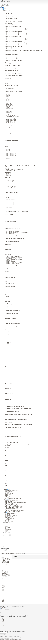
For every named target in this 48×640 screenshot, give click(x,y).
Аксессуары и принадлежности (10, 157)
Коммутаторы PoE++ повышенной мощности (13, 21)
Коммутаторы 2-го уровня (9, 16)
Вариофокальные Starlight (10, 182)
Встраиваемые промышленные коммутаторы (13, 60)
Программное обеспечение (10, 199)
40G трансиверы (8, 340)
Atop (5, 467)
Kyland (6, 455)
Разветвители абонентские (10, 121)
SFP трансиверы (8, 78)
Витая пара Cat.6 (9, 297)
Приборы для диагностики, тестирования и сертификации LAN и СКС (18, 408)
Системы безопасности (8, 501)
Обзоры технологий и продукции (10, 523)
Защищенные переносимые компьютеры (12, 231)
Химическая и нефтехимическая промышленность (13, 498)
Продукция (7, 553)
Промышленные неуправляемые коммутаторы (13, 46)
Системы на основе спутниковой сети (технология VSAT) (14, 507)
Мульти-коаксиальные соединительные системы (14, 316)
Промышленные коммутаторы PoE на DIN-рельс (14, 56)
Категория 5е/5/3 (8, 249)
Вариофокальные (9, 175)
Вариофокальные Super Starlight (11, 188)
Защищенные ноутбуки (10, 233)
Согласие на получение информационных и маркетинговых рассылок (22, 637)
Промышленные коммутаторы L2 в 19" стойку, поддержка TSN (16, 39)
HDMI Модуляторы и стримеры (10, 110)
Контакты (3, 622)
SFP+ (7, 361)
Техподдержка (7, 525)
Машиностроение (7, 496)
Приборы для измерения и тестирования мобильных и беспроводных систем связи (20, 409)
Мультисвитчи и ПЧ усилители (10, 125)
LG (2, 588)
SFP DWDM (8, 371)
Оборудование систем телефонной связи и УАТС (12, 212)
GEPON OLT (8, 403)
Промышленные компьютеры (9, 226)
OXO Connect (8, 215)
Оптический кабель (8, 301)
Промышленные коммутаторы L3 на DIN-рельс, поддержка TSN (16, 34)
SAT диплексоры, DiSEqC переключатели (12, 160)
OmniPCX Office (8, 218)
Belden (6, 448)
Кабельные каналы (8, 254)
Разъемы (6, 83)
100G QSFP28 (8, 334)
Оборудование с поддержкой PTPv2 (11, 68)
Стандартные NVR (9, 194)
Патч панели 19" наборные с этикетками (12, 263)
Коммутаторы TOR (8, 13)
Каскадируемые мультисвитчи (11, 127)
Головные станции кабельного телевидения (13, 93)
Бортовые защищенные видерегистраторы (13, 200)
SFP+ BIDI (8, 362)
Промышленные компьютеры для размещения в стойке (15, 235)
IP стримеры (8, 99)
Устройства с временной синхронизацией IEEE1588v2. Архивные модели (18, 414)
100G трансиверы (8, 332)
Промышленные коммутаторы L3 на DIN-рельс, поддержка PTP (16, 33)
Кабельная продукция (9, 152)
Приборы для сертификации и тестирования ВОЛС (14, 406)
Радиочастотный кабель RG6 (11, 155)
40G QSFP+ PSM (9, 344)
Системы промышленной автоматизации (11, 505)
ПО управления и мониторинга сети (11, 85)
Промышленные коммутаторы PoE (11, 54)
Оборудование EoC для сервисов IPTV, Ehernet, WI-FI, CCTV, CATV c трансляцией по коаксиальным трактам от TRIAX (25, 166)
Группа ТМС (6, 538)
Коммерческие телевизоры (10, 279)
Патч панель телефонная (10, 261)
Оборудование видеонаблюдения (10, 170)
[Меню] (1, 6)
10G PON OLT (8, 397)
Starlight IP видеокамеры (9, 178)
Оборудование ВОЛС (5, 577)
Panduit (6, 458)
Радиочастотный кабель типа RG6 (11, 306)
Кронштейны (8, 158)
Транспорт (6, 495)
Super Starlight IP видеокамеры (10, 184)
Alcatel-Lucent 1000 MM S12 (10, 219)
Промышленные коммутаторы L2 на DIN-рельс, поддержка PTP (16, 43)
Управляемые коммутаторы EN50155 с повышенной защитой (16, 51)
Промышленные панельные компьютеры (12, 228)
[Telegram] (1, 612)
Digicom (6, 475)
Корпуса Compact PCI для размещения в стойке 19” (14, 238)
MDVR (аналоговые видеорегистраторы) (12, 202)
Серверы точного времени (10, 71)
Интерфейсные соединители (10, 318)
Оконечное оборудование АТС (10, 221)
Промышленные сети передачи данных (11, 504)
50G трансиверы (8, 337)
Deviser (6, 470)
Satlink (6, 483)
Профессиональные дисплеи (10, 277)
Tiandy (6, 465)
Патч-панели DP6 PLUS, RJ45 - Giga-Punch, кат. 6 (14, 257)
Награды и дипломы (8, 541)
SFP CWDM (8, 370)
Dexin (6, 481)
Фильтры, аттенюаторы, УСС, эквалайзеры (13, 124)
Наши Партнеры (7, 537)
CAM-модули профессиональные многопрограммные (14, 169)
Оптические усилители (9, 422)
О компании (3, 619)
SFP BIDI (7, 369)
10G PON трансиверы (9, 393)
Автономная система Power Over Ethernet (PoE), (14, 259)
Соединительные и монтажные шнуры (12, 431)
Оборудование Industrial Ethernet (10, 24)
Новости (3, 620)
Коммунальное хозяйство (9, 493)
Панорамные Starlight (9, 181)
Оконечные (8, 150)
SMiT (5, 463)
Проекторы (8, 272)
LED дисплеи (8, 287)
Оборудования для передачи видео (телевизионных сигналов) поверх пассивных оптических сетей (24, 444)
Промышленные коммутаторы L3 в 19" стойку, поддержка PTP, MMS (17, 28)
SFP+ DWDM (8, 364)
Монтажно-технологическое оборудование (13, 436)
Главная (3, 553)
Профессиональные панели (10, 286)
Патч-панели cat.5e (9, 260)
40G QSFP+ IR (8, 345)
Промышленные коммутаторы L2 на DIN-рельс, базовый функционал (17, 42)
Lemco (6, 478)
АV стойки (6, 281)
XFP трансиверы (8, 353)
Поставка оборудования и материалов (11, 515)
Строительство (7, 497)
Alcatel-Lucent (7, 447)
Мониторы (8, 208)
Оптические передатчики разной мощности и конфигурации (16, 419)
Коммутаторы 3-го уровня (9, 15)
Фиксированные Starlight (10, 180)
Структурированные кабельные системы (11, 500)
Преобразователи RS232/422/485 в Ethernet (13, 65)
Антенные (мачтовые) (9, 105)
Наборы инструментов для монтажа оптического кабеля (15, 439)
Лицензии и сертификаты (9, 540)
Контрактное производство (9, 521)
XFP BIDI (7, 356)
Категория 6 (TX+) (8, 244)
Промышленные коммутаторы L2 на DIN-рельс (13, 41)
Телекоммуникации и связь (9, 491)
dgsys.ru (1, 637)
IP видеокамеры (8, 172)
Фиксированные (8, 173)
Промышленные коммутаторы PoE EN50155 (13, 55)
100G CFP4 (8, 336)
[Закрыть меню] (5, 8)
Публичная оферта (3, 638)
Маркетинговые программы (9, 533)
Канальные (8, 106)
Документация (7, 524)
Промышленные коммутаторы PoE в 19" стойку (14, 57)
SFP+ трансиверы (8, 359)
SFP (7, 368)
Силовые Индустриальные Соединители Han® (13, 323)
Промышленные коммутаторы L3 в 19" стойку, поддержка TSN (16, 29)
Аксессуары (7, 197)
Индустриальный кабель (9, 303)
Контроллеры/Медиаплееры (10, 291)
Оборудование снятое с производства (11, 412)
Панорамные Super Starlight (10, 187)
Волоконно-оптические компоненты (12, 241)
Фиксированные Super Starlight (11, 186)
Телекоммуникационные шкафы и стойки (13, 429)
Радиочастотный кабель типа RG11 (12, 307)
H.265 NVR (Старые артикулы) (11, 193)
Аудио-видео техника (8, 268)
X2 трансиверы (7, 376)
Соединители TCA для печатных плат (12, 313)
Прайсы (6, 531)
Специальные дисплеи (9, 289)
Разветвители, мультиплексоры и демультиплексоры (14, 433)
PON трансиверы (8, 399)
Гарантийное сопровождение (9, 518)
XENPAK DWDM (8, 386)
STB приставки (7, 161)
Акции (5, 488)
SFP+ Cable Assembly (9, 365)
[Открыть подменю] (9, 489)
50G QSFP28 (8, 339)
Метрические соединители (10, 315)
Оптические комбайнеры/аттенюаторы (12, 420)
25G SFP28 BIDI (8, 350)
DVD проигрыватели (9, 273)
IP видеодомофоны (8, 205)
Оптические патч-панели (10, 242)
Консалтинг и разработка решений (10, 513)
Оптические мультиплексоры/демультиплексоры (14, 417)
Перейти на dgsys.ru (3, 607)
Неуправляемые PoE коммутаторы (11, 19)
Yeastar (6, 480)
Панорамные (8, 174)
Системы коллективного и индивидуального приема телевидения (15, 502)
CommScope (7, 452)
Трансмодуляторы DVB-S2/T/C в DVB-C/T (13, 116)
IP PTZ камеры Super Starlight (11, 189)
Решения (3, 626)
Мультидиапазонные (9, 108)
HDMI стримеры (9, 112)
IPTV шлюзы (8, 100)
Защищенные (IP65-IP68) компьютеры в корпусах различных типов (17, 232)
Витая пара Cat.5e (9, 299)
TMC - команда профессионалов (10, 543)
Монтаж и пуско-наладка (9, 516)
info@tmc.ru (5, 550)
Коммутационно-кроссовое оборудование (13, 427)
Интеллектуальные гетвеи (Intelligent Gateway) (14, 73)
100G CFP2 (8, 335)
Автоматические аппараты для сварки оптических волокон (15, 437)
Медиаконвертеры (8, 23)
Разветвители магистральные (11, 120)
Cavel (6, 450)
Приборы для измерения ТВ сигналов (12, 411)
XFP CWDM (8, 357)
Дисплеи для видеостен (10, 290)
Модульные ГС (8, 94)
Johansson (6, 468)
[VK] (4, 612)
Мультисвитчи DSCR (9, 128)
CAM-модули (7, 168)
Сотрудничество (7, 544)
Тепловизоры (7, 190)
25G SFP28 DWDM (9, 352)
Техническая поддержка (8, 517)
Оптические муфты (9, 430)
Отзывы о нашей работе (8, 542)
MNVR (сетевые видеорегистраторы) (12, 203)
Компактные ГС (8, 95)
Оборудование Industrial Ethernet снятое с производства (15, 90)
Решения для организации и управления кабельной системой (16, 265)
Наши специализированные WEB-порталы (11, 545)
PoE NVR (7, 195)
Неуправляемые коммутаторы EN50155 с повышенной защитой (16, 52)
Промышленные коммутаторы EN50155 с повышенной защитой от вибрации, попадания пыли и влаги (24, 50)
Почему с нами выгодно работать (10, 539)
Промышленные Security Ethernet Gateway (13, 76)
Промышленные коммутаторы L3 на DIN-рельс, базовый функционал (17, 32)
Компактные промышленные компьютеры (13, 236)
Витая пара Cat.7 (9, 298)
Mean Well (6, 457)
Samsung (6, 460)
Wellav (6, 472)
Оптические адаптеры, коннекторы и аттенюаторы (14, 432)
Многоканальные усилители (10, 275)
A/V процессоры (8, 274)
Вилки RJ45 (8, 247)
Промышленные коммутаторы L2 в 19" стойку (13, 36)
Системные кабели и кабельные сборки (12, 310)
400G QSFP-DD (8, 331)
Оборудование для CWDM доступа (11, 425)
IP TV (5, 509)
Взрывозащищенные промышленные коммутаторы (14, 62)
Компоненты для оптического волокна (12, 442)
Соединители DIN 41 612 (9, 320)
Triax (5, 477)
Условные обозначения (8, 529)
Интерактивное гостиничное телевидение (11, 508)
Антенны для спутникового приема (11, 140)
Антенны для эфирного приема (10, 133)
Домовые (7, 107)
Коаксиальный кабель (9, 304)
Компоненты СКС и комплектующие (10, 239)
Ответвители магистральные (11, 119)
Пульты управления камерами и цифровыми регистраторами (16, 211)
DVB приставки (8, 163)
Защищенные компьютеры (10, 230)
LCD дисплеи (8, 288)
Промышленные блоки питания (11, 86)
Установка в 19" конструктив (11, 47)
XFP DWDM (8, 358)
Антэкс (6, 485)
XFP (7, 355)
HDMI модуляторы (9, 111)
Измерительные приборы (9, 404)
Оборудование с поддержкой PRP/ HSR (12, 70)
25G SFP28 (8, 349)
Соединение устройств (9, 321)
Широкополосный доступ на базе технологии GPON (13, 511)
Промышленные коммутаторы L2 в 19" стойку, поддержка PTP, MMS (17, 38)
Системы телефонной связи (9, 503)
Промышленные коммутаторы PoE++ (12, 58)
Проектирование (7, 514)
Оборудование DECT (9, 224)
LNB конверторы (8, 144)
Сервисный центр (7, 519)
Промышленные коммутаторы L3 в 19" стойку (13, 26)
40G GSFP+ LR (8, 342)
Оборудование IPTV (8, 98)
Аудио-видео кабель (8, 308)
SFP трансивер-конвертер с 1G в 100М (12, 81)
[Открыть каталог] (9, 10)
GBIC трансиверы (8, 388)
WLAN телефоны (9, 225)
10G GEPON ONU (9, 396)
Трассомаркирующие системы (11, 440)
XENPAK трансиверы (8, 383)
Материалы (6, 530)
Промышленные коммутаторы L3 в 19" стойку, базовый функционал (17, 27)
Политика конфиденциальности (7, 637)
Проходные (8, 149)
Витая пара (7, 296)
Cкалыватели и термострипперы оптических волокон (15, 438)
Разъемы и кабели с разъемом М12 (11, 325)
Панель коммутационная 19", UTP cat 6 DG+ (13, 258)
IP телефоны (8, 223)
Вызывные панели (9, 207)
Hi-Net (6, 486)
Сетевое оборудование (8, 11)
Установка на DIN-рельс (10, 48)
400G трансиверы (8, 329)
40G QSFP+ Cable (9, 346)
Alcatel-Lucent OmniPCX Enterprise (11, 217)
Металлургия (7, 492)
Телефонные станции (9, 214)
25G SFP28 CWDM (9, 351)
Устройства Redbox (8, 63)
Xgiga (6, 473)
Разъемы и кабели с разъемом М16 (11, 326)
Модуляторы (7, 114)
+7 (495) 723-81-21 (6, 549)
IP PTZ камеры (7, 177)
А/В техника (7, 271)
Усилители (7, 102)
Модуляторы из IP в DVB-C (10, 115)
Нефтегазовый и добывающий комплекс (11, 490)
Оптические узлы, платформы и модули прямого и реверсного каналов (18, 424)
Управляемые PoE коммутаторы (11, 18)
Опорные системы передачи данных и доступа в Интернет (14, 506)
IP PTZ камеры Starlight (10, 183)
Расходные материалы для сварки (11, 434)
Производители (7, 445)
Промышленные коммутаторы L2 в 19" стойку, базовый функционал (17, 37)
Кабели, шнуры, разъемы (9, 283)
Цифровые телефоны (9, 222)
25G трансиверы (8, 347)
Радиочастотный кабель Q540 (11, 153)
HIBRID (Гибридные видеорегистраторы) (12, 204)
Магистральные (8, 103)
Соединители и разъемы (8, 311)
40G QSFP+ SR (8, 343)
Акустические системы (9, 269)
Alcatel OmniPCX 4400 (9, 216)
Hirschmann (7, 453)
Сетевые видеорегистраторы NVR (11, 192)
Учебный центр (7, 520)
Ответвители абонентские (10, 122)
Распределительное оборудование (11, 118)
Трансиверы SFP (7, 328)
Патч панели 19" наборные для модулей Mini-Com (14, 262)
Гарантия (6, 526)
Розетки (6, 147)
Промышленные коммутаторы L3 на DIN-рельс (13, 31)
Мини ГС (7, 96)
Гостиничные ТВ (9, 278)
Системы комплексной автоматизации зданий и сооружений (14, 510)
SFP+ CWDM (8, 363)
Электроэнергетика (8, 494)
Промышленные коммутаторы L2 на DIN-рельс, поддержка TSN (16, 44)
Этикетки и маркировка (9, 266)
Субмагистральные (9, 104)
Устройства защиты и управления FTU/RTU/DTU (14, 75)
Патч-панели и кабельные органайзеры (12, 256)
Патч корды (8, 246)
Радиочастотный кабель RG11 (11, 154)
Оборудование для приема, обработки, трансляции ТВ (13, 91)
